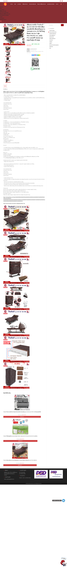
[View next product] (44, 24)
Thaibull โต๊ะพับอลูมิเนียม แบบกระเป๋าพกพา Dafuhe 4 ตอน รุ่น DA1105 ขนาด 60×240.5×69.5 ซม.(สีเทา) (20, 436)
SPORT (50, 43)
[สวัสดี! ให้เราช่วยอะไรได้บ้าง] (63, 500)
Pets (50, 48)
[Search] (62, 25)
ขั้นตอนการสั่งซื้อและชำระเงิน (5, 13)
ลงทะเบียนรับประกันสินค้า (4, 15)
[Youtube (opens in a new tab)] (62, 1)
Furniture (51, 40)
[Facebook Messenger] (33, 55)
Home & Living (51, 30)
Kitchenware (51, 36)
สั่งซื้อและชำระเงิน (3, 11)
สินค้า (1, 8)
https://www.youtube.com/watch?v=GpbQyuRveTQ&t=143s (14, 203)
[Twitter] (36, 55)
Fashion (50, 41)
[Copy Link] (39, 55)
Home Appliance (52, 35)
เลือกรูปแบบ (22, 416)
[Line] (38, 55)
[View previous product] (42, 24)
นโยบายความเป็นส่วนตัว (4, 12)
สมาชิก (1, 16)
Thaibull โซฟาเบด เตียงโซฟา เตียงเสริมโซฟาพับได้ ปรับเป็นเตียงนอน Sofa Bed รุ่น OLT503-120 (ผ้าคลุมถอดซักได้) (22, 411)
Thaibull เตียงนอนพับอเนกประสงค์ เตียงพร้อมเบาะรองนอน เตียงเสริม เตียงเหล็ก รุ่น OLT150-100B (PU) (20, 460)
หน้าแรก (1, 6)
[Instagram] (35, 55)
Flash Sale (51, 46)
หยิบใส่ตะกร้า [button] (20, 440)
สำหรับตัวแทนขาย (3, 19)
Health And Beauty (52, 33)
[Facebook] (32, 55)
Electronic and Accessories (54, 44)
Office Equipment (52, 38)
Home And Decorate (33, 50)
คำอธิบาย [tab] (5, 86)
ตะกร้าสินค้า (2, 9)
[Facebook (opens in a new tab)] (60, 1)
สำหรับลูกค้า (2, 18)
